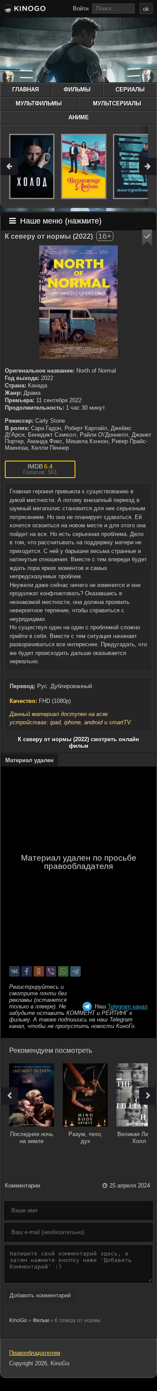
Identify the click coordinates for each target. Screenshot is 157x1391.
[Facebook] (26, 971)
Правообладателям (34, 1353)
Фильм (41, 1320)
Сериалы (130, 89)
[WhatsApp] (63, 971)
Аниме (78, 117)
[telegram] (75, 971)
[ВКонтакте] (14, 971)
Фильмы (77, 89)
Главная (25, 89)
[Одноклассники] (39, 971)
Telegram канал (128, 1006)
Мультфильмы (39, 103)
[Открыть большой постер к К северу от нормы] (78, 302)
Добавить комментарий (40, 1295)
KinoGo (18, 1320)
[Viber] (51, 971)
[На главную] (24, 9)
